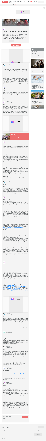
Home (4, 4)
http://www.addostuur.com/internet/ (10, 210)
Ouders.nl (5, 427)
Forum (31, 1)
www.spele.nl (17, 84)
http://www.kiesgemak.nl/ (13, 289)
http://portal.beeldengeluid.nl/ (22, 290)
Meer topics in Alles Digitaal (36, 55)
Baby (18, 1)
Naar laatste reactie (16, 45)
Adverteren (4, 436)
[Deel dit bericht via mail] (12, 41)
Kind (24, 1)
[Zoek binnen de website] (39, 2)
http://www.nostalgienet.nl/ (17, 288)
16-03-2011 (8, 88)
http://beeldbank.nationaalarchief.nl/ (9, 286)
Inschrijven (38, 434)
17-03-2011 (8, 197)
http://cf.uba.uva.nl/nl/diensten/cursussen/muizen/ (11, 372)
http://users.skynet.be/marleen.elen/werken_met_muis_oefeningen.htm (14, 373)
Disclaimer (11, 432)
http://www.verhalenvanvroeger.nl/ (12, 285)
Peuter (21, 1)
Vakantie (33, 100)
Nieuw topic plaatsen (35, 56)
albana (7, 141)
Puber (28, 1)
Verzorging (13, 134)
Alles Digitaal (11, 4)
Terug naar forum (34, 51)
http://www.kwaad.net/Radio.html (22, 286)
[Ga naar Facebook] (39, 427)
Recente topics (34, 53)
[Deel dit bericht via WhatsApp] (10, 41)
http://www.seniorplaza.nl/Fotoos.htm (9, 290)
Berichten (3, 437)
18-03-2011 (8, 383)
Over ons (3, 438)
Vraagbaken (4, 433)
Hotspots (35, 1)
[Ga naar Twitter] (41, 427)
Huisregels (11, 431)
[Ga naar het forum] (41, 2)
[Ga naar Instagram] (43, 427)
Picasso (7, 101)
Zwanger (14, 1)
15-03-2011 (8, 29)
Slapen (33, 68)
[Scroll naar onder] (44, 8)
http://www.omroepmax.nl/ (7, 288)
